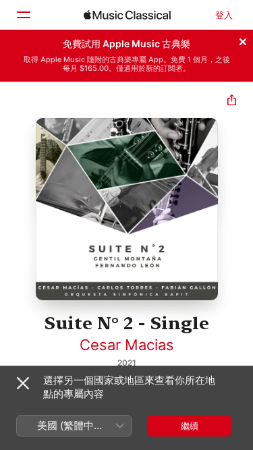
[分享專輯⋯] (231, 101)
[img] (127, 15)
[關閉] (243, 40)
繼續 (189, 425)
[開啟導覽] (23, 15)
